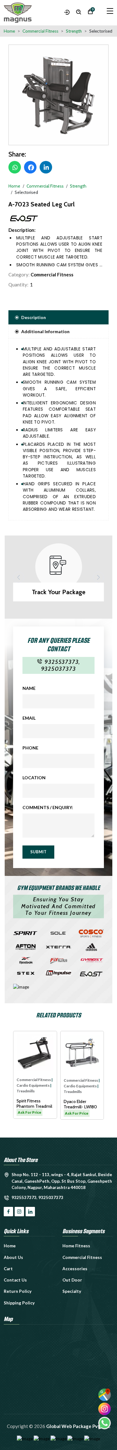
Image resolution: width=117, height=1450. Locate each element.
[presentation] (18, 577)
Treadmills (26, 1091)
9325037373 (58, 668)
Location (34, 777)
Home (9, 31)
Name (29, 688)
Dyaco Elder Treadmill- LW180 (33, 1104)
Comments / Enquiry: (47, 807)
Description (33, 317)
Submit (38, 851)
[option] (58, 95)
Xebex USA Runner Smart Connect (82, 1104)
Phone (30, 747)
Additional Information (45, 331)
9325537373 (62, 661)
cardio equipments (33, 1086)
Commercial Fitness (52, 274)
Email (29, 718)
